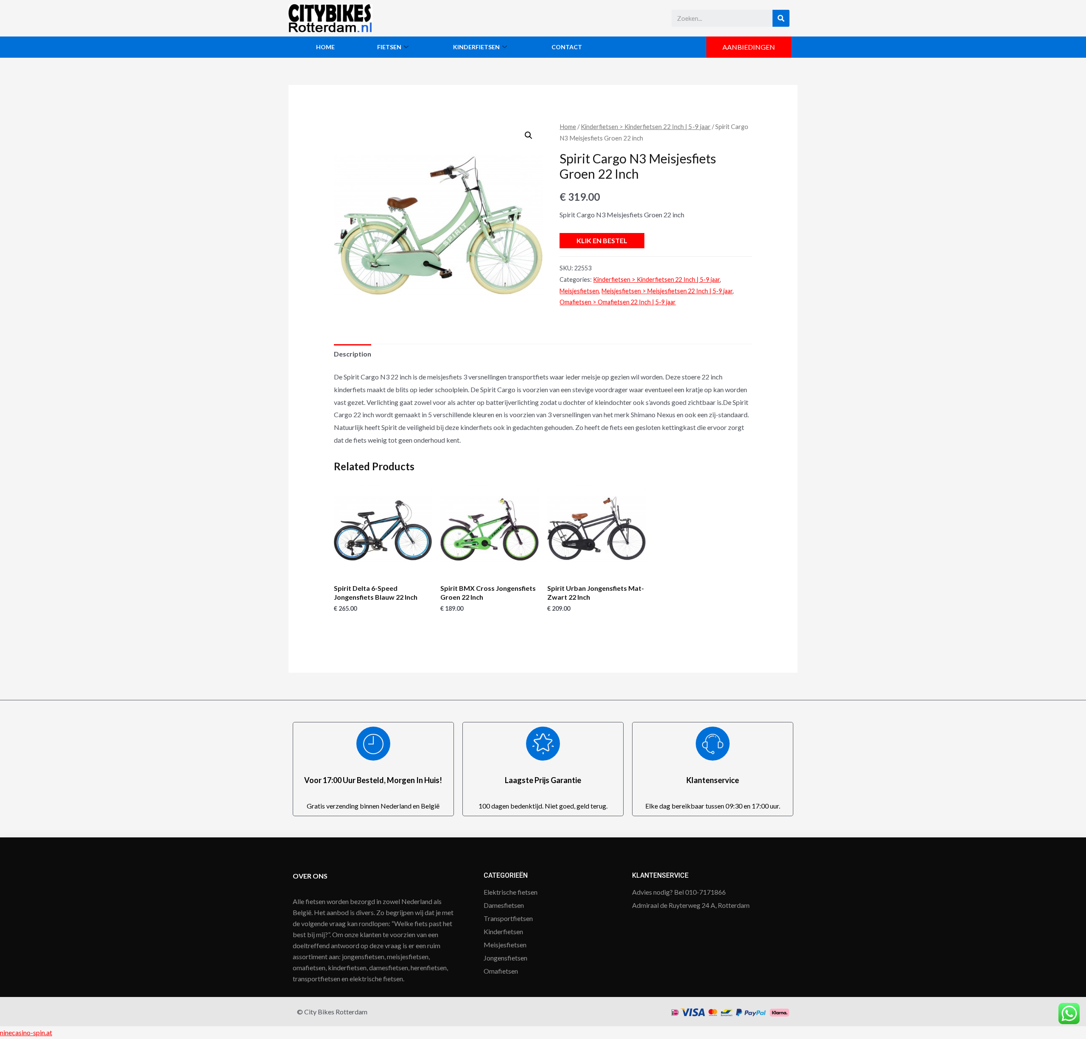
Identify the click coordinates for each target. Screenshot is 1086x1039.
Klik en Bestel (602, 240)
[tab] (352, 354)
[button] (748, 47)
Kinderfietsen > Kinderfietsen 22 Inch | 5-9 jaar (646, 126)
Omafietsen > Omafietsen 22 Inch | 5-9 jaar (618, 302)
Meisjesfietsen (579, 291)
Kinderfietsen (476, 47)
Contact (566, 47)
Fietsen (389, 47)
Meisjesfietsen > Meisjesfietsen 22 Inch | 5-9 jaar (667, 291)
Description (352, 354)
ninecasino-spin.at (26, 1032)
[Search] (781, 18)
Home (325, 47)
